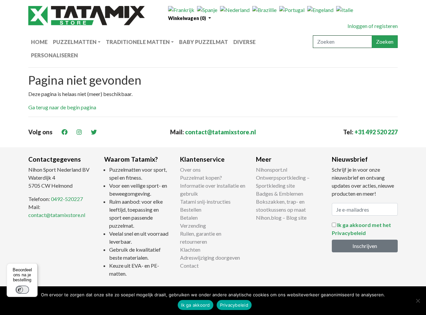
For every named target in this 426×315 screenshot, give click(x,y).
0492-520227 (67, 199)
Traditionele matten (138, 42)
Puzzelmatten (75, 42)
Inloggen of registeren (372, 26)
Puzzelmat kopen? (201, 177)
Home (39, 42)
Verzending (193, 225)
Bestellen (190, 209)
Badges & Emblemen (279, 193)
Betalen (189, 217)
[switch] (22, 290)
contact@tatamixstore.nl (220, 132)
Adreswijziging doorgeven (210, 257)
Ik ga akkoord (195, 305)
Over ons (190, 169)
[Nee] (417, 300)
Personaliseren (54, 55)
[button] (189, 18)
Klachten (190, 249)
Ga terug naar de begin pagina (62, 107)
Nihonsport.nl (271, 169)
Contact (189, 265)
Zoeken (384, 41)
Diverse (244, 42)
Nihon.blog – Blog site (281, 217)
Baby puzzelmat (203, 42)
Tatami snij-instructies (205, 201)
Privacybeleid (234, 305)
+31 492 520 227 (376, 132)
